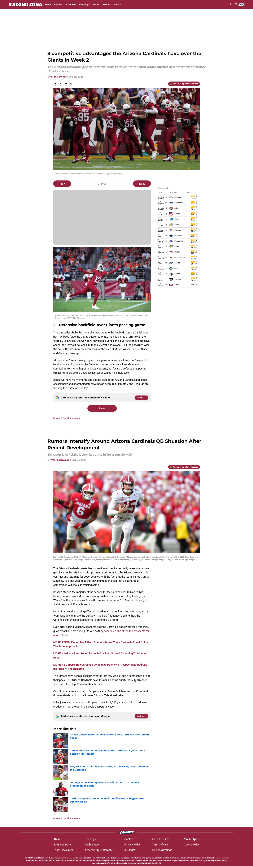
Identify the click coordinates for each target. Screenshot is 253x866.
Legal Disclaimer (63, 850)
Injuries (106, 4)
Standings (84, 4)
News (48, 4)
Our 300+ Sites (160, 839)
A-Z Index (130, 850)
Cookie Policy (192, 844)
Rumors (58, 4)
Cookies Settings (162, 850)
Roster (96, 4)
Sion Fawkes (59, 76)
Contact (129, 839)
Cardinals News (71, 418)
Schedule (70, 4)
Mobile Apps (191, 839)
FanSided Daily (62, 844)
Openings (90, 839)
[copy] (71, 84)
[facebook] (230, 4)
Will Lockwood (60, 460)
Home (56, 418)
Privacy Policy (132, 844)
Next (142, 183)
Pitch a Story (92, 844)
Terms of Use (160, 844)
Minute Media (37, 858)
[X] (236, 4)
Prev (62, 183)
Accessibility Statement (99, 850)
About (57, 839)
